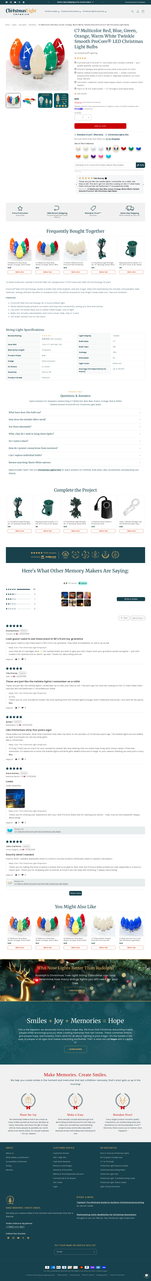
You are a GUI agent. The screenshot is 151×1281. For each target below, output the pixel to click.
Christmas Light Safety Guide (113, 1182)
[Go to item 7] (79, 602)
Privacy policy (75, 1275)
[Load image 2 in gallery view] (29, 100)
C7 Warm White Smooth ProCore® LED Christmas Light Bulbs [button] (41, 884)
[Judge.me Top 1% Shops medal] (105, 554)
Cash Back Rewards (61, 1161)
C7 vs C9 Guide (107, 1161)
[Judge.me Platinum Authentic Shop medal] (75, 554)
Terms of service (88, 1275)
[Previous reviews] (76, 184)
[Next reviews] (143, 184)
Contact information (117, 1275)
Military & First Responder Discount (68, 1174)
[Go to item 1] (64, 595)
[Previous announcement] (48, 2)
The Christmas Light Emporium (43, 1275)
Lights (14, 25)
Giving (8, 1166)
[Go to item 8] (87, 602)
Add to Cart (19, 272)
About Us (10, 1153)
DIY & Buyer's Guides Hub (111, 1157)
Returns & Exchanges (62, 1166)
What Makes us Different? (17, 1157)
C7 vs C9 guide (113, 139)
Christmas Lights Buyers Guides (114, 1166)
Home (7, 25)
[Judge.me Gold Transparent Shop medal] (85, 554)
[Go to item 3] (79, 595)
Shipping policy (102, 1275)
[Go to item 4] (87, 595)
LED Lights (23, 25)
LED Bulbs (32, 25)
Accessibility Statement (16, 1161)
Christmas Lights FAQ (118, 134)
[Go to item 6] (72, 602)
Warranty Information (62, 1170)
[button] (132, 11)
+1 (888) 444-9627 (15, 1226)
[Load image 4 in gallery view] (61, 100)
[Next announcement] (102, 2)
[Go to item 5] (64, 602)
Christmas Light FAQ (109, 1174)
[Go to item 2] (72, 595)
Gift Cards (57, 1182)
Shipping (78, 102)
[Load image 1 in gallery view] (13, 100)
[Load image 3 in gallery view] (45, 100)
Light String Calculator (110, 1186)
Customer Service (61, 1153)
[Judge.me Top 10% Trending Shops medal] (115, 554)
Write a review (131, 599)
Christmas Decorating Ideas (112, 1170)
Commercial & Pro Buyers (64, 1178)
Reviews (9, 1170)
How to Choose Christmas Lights (114, 1153)
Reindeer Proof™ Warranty (90, 134)
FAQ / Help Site (59, 1157)
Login (55, 1186)
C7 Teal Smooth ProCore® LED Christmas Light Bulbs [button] (38, 831)
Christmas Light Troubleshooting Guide (117, 1178)
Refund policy (62, 1275)
